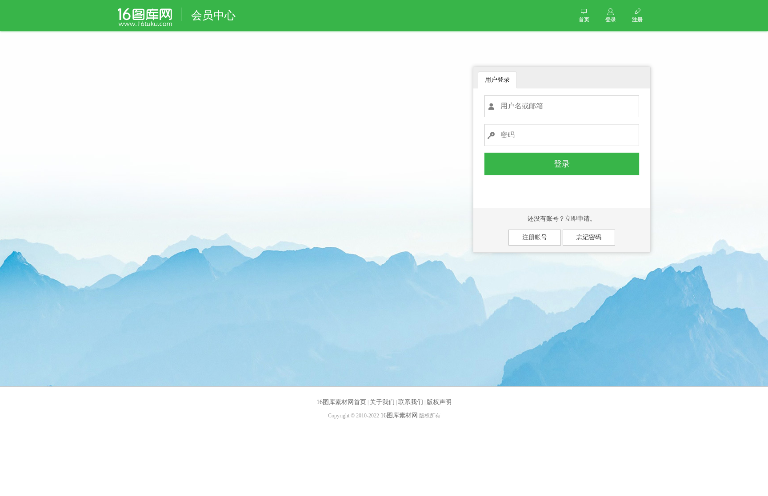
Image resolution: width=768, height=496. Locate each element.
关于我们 (382, 402)
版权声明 (439, 402)
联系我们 (410, 402)
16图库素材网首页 (341, 402)
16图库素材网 (399, 415)
